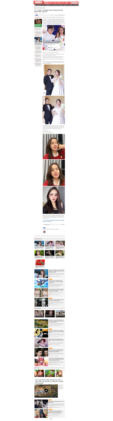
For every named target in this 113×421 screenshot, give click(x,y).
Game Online (53, 294)
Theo (53, 224)
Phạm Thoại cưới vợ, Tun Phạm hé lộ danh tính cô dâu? (38, 29)
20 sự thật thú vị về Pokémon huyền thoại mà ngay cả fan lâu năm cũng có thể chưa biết (56, 281)
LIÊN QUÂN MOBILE (48, 5)
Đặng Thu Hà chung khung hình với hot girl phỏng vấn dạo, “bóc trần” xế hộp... (60, 248)
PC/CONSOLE (71, 5)
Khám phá (54, 407)
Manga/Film (53, 415)
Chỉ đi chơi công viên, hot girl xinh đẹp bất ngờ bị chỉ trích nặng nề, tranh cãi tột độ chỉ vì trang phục (56, 290)
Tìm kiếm (77, 3)
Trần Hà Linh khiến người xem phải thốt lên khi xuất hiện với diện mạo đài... (60, 257)
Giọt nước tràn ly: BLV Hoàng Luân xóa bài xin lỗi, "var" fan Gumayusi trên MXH (38, 56)
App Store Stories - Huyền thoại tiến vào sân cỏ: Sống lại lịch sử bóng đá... (39, 267)
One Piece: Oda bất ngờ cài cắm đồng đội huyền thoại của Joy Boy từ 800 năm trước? (56, 331)
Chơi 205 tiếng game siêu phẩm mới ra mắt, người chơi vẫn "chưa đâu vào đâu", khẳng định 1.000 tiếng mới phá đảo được (38, 48)
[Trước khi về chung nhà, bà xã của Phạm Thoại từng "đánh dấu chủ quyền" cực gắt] (38, 21)
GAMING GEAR (60, 5)
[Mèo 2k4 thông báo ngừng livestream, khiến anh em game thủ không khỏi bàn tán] (49, 243)
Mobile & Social (53, 276)
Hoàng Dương (50, 407)
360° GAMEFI (76, 5)
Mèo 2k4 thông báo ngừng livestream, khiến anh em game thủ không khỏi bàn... (49, 248)
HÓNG (63, 2)
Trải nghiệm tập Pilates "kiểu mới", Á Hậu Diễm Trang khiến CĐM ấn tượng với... (39, 257)
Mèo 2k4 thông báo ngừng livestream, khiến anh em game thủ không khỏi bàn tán (56, 340)
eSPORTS (51, 2)
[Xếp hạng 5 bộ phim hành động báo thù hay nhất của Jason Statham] (41, 302)
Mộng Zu (50, 415)
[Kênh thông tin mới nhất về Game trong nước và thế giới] (38, 2)
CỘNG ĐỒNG (66, 2)
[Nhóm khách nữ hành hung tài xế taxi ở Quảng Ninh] (41, 404)
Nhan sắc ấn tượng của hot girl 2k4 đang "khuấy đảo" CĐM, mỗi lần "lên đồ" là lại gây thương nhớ (38, 43)
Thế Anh (50, 276)
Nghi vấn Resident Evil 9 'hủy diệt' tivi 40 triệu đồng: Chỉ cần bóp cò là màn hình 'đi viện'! (38, 52)
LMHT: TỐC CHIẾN (54, 5)
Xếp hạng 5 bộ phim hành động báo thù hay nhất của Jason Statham (56, 300)
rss (78, 1)
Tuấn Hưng (50, 294)
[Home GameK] (35, 5)
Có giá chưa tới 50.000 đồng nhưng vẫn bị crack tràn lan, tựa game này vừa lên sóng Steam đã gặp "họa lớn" (56, 359)
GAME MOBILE (47, 2)
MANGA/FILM (59, 2)
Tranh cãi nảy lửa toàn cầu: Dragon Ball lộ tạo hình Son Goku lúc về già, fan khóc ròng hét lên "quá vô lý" (38, 64)
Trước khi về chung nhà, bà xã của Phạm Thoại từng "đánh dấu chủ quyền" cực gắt (38, 25)
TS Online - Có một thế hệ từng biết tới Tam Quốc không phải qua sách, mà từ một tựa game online (56, 321)
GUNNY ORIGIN (39, 5)
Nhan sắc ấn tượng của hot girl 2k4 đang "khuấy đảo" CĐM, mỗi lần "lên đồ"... (39, 248)
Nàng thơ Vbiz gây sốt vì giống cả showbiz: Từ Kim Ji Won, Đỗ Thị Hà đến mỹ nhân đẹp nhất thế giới (56, 411)
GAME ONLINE (66, 5)
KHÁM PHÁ (54, 2)
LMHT (43, 5)
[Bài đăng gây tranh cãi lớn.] (54, 37)
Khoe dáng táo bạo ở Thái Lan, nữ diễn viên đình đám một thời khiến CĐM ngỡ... (49, 257)
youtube (76, 1)
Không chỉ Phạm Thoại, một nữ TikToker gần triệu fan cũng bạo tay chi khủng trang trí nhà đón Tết (38, 33)
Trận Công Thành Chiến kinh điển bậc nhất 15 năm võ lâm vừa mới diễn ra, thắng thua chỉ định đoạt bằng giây (49, 381)
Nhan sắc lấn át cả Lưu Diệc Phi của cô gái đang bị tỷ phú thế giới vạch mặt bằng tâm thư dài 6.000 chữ (56, 350)
